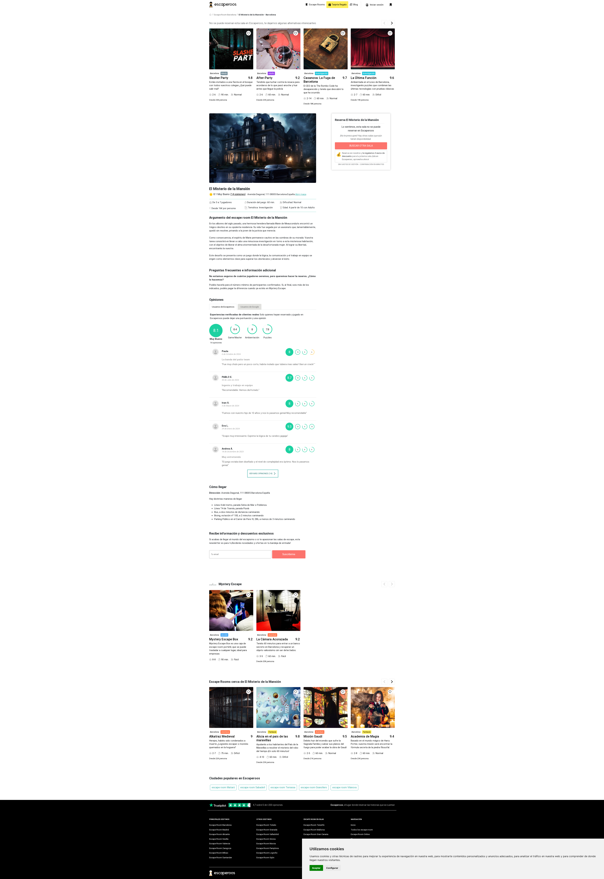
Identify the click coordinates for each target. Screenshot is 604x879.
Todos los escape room (362, 830)
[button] (392, 23)
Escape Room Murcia (266, 843)
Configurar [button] (332, 868)
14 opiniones (238, 194)
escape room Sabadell (252, 787)
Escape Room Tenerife (314, 825)
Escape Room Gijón (265, 857)
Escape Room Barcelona (225, 15)
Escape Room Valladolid (267, 834)
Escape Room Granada (266, 830)
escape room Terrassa (283, 787)
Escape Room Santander (220, 857)
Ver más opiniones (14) (261, 473)
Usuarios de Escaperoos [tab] (223, 307)
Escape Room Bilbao (218, 853)
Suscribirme (288, 554)
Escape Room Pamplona (267, 848)
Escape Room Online (360, 834)
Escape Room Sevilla (218, 839)
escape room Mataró (223, 787)
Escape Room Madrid (219, 830)
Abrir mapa (300, 194)
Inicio (353, 825)
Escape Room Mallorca (314, 830)
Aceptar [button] (316, 868)
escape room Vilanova (344, 787)
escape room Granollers (314, 787)
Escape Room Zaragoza (220, 848)
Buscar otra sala (361, 145)
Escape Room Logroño (266, 853)
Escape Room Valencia (219, 843)
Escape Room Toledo (266, 825)
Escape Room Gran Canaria (316, 834)
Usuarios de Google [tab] (249, 307)
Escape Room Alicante (219, 834)
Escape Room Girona (266, 839)
